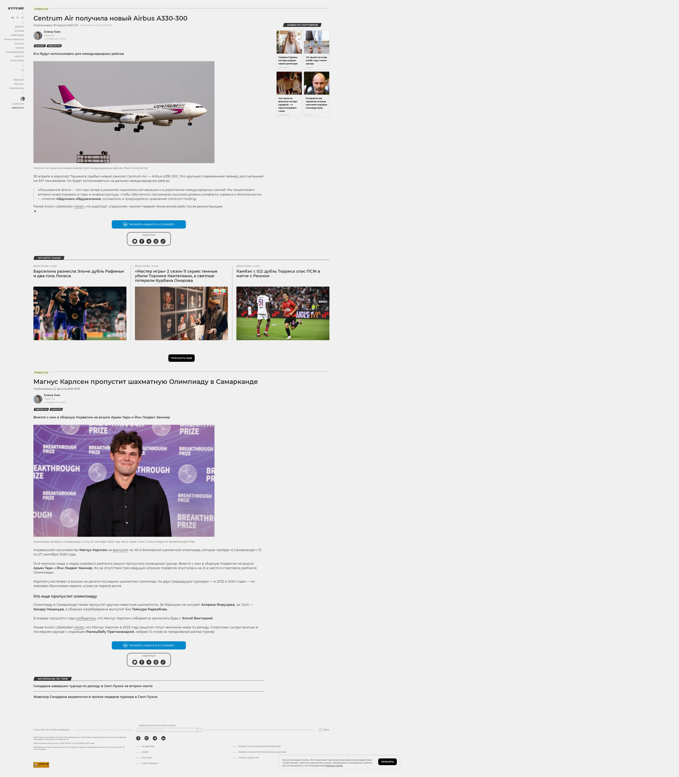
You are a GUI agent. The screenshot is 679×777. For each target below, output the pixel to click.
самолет (40, 46)
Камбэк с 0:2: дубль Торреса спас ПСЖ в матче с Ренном (278, 273)
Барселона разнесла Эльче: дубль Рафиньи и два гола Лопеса (78, 273)
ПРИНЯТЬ (387, 761)
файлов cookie (334, 765)
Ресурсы (19, 44)
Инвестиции (17, 35)
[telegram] (155, 738)
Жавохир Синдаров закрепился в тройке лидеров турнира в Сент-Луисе (95, 697)
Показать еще (181, 358)
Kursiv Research (150, 763)
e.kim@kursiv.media (55, 38)
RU (12, 18)
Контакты (146, 758)
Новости (19, 27)
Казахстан (18, 104)
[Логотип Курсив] (16, 8)
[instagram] (146, 738)
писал (79, 206)
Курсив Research (15, 52)
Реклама (19, 84)
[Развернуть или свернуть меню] (22, 70)
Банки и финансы (14, 39)
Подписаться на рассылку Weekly (157, 726)
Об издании (147, 747)
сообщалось (86, 618)
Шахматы (56, 409)
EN (22, 18)
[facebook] (138, 738)
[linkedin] (163, 738)
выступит (120, 550)
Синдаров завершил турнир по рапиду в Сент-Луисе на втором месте (93, 686)
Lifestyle (19, 56)
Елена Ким (52, 31)
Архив (144, 752)
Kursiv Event (17, 61)
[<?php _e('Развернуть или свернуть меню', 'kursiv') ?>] (23, 99)
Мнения (19, 48)
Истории (19, 31)
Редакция (18, 80)
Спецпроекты (16, 88)
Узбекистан (17, 108)
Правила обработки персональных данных (262, 752)
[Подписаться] (200, 730)
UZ (17, 18)
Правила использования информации (259, 747)
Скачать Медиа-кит (248, 758)
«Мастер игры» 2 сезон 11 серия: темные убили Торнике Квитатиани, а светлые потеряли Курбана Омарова (176, 276)
